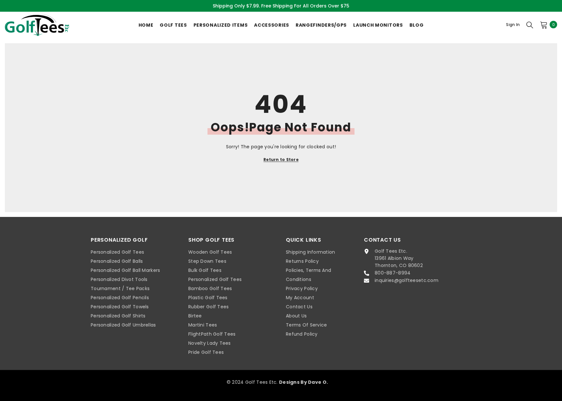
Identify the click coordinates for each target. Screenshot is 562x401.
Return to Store (281, 159)
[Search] (530, 24)
